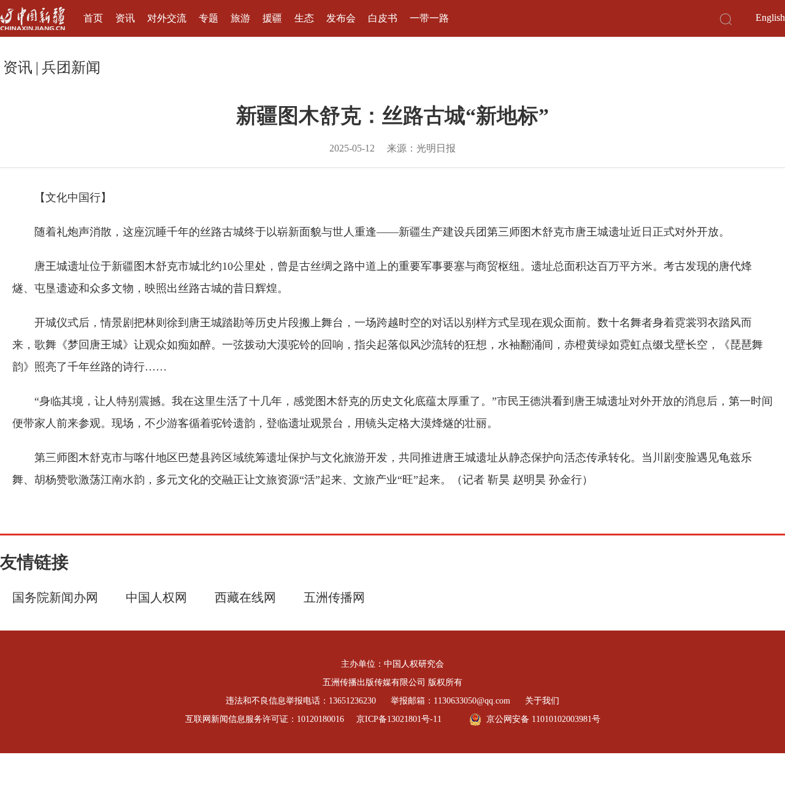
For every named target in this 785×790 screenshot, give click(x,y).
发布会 (341, 18)
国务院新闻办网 (55, 597)
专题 (208, 18)
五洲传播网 (334, 597)
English (770, 17)
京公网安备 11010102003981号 (543, 719)
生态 (304, 18)
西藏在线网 (245, 597)
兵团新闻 (71, 67)
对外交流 (166, 18)
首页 (93, 18)
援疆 (272, 18)
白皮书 (382, 18)
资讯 (125, 18)
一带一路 (429, 18)
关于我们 (542, 700)
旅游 (240, 18)
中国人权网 (156, 597)
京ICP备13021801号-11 (399, 719)
